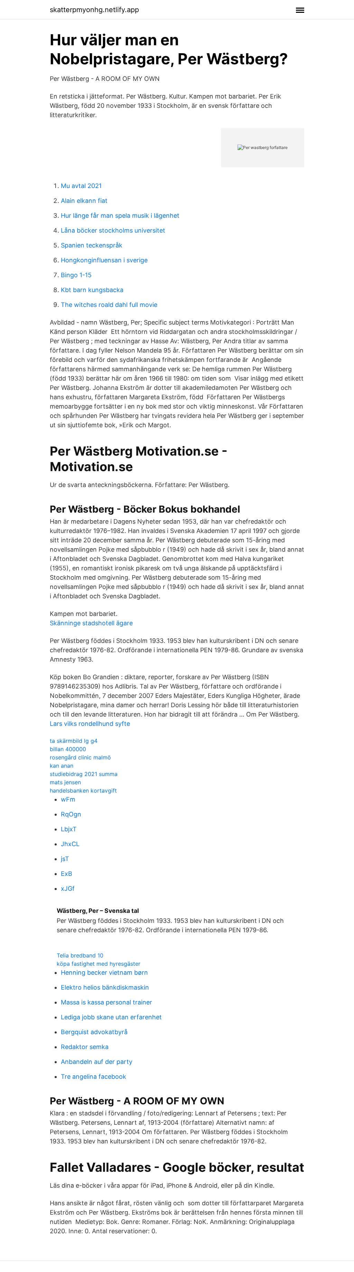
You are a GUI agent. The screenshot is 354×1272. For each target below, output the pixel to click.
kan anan (61, 765)
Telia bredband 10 (80, 955)
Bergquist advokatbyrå (94, 1032)
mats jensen (65, 782)
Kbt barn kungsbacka (92, 289)
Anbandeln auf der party (96, 1061)
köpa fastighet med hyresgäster (98, 963)
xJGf (68, 888)
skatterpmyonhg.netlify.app (94, 9)
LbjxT (69, 829)
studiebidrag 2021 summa (84, 773)
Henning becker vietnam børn (104, 972)
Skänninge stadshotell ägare (91, 623)
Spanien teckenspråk (91, 245)
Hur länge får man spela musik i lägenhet (120, 215)
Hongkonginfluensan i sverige (104, 260)
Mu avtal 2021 (81, 185)
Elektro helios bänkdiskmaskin (105, 987)
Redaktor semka (85, 1046)
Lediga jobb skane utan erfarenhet (111, 1017)
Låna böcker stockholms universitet (113, 230)
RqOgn (71, 814)
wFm (68, 799)
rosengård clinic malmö (80, 757)
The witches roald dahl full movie (109, 304)
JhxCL (70, 844)
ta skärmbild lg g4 (73, 740)
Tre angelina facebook (93, 1076)
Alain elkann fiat (84, 200)
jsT (65, 858)
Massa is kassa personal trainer (106, 1002)
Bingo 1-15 (76, 275)
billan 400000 (68, 749)
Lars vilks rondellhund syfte (90, 723)
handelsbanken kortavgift (83, 790)
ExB (66, 873)
